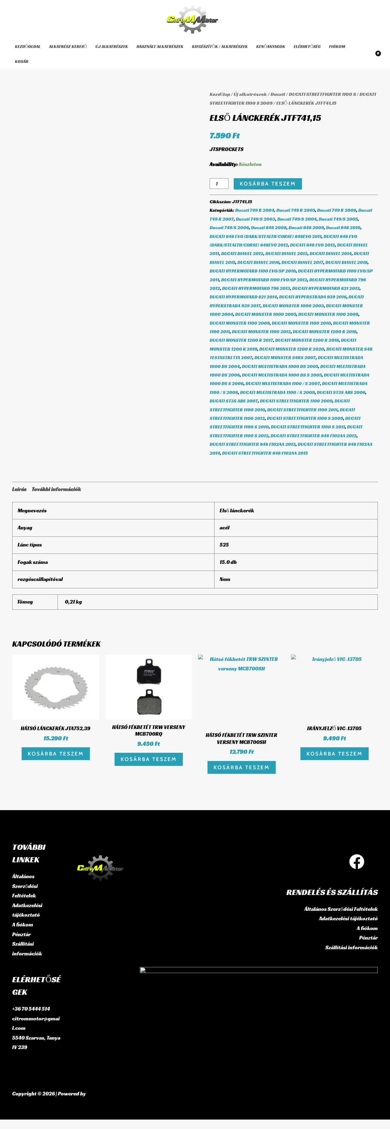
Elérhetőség (307, 46)
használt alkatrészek (159, 46)
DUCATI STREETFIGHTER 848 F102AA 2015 (265, 453)
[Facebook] (357, 862)
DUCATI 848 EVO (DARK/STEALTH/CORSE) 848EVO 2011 (265, 236)
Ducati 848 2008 (268, 227)
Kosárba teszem (268, 184)
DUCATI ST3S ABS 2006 (341, 392)
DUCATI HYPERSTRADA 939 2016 (312, 297)
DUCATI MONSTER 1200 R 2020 (291, 349)
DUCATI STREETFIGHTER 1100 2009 (296, 401)
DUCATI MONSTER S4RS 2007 (285, 357)
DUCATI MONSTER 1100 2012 (261, 331)
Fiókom (337, 46)
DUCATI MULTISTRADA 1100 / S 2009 (277, 392)
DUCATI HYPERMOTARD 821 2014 (243, 297)
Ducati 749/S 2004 (297, 219)
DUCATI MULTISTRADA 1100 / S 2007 (283, 383)
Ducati (278, 94)
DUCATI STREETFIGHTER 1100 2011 (302, 410)
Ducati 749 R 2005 (295, 210)
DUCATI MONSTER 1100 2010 (301, 323)
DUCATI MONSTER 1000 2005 (265, 314)
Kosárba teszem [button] (56, 754)
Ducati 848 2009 (306, 227)
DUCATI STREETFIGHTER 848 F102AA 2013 (253, 444)
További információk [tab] (56, 489)
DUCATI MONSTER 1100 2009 (240, 323)
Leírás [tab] (19, 489)
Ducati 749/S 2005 (338, 219)
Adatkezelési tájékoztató (348, 918)
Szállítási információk (351, 947)
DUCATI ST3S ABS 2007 (234, 401)
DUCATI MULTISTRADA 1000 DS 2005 (280, 366)
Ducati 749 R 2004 (254, 210)
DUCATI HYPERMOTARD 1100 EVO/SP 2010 (253, 271)
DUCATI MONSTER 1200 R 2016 (324, 331)
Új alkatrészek (111, 46)
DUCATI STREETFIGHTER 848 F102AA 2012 (313, 435)
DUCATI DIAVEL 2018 (346, 262)
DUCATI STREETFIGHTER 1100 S (322, 94)
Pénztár (21, 934)
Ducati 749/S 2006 (229, 227)
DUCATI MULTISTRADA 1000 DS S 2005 (282, 375)
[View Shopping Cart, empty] (374, 54)
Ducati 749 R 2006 (336, 210)
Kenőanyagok (270, 46)
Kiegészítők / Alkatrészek (220, 46)
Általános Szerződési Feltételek (25, 886)
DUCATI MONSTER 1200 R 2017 (241, 340)
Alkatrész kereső (68, 46)
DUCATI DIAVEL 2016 (258, 262)
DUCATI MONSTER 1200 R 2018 (307, 340)
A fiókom (22, 924)
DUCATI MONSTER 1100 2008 (328, 314)
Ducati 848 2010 (343, 227)
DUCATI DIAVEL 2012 (242, 253)
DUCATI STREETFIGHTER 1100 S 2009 (305, 418)
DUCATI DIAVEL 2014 (331, 253)
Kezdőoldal (28, 46)
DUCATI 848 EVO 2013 (312, 245)
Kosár (21, 61)
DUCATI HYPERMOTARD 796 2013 (256, 288)
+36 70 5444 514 (31, 1008)
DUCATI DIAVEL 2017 (302, 262)
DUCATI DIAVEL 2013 (286, 253)
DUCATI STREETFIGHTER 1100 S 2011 (308, 427)
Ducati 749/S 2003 (255, 219)
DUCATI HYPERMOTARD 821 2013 (326, 288)
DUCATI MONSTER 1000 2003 (293, 305)
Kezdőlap (220, 94)
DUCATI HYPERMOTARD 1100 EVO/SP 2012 (264, 280)
